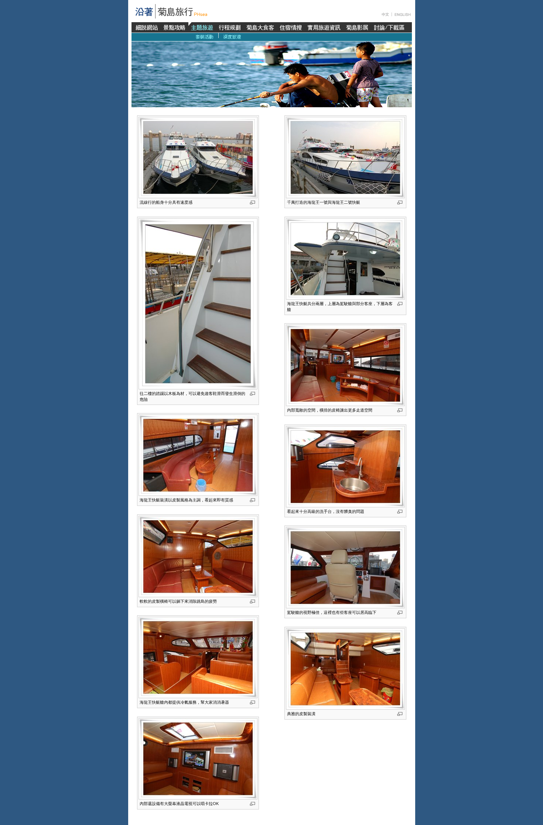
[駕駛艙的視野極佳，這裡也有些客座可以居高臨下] (345, 567)
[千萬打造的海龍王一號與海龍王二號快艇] (345, 157)
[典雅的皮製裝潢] (345, 668)
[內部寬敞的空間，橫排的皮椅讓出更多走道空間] (345, 365)
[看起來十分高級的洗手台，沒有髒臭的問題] (345, 466)
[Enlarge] (400, 202)
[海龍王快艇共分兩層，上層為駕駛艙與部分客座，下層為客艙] (345, 258)
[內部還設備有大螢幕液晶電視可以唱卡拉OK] (198, 758)
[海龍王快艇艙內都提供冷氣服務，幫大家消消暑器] (198, 657)
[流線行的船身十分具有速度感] (198, 157)
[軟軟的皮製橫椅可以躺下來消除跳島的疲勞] (198, 556)
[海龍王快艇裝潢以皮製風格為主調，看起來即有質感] (198, 454)
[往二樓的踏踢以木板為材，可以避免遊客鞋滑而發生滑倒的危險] (198, 303)
